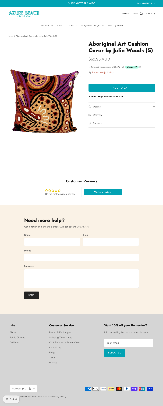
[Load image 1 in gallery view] (45, 102)
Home (10, 36)
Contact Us (55, 347)
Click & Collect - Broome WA (64, 342)
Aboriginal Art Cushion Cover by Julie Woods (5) (36, 36)
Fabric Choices (17, 337)
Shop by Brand (115, 25)
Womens (44, 25)
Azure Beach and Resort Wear (29, 396)
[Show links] (52, 25)
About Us (15, 332)
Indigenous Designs (91, 25)
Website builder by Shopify (54, 396)
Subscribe (114, 352)
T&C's (52, 357)
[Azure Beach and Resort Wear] (24, 14)
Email (86, 235)
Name (27, 235)
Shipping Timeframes (60, 337)
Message (29, 266)
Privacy (53, 362)
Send (31, 295)
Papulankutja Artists (103, 72)
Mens (59, 25)
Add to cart (122, 87)
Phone (27, 250)
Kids (71, 25)
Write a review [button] (103, 192)
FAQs (52, 352)
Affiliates (14, 342)
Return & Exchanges (60, 332)
